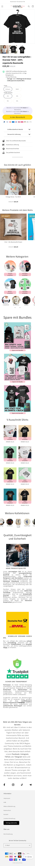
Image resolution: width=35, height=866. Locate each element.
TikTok (7, 757)
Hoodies (26, 305)
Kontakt (6, 814)
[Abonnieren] (29, 845)
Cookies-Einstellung (9, 818)
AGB (5, 802)
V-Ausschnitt (6, 305)
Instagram (24, 754)
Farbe (5, 85)
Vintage (18, 525)
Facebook (16, 754)
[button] (2, 6)
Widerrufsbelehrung (9, 806)
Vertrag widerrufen (11, 823)
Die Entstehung (8, 834)
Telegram (19, 757)
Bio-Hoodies (16, 305)
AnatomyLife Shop (19, 862)
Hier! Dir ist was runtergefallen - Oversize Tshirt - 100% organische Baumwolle (17, 59)
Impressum (7, 798)
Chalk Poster (27, 525)
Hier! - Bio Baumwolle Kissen (13, 242)
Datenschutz (7, 810)
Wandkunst (9, 525)
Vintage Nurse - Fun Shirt (13, 197)
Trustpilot (21, 702)
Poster (18, 527)
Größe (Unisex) (8, 92)
